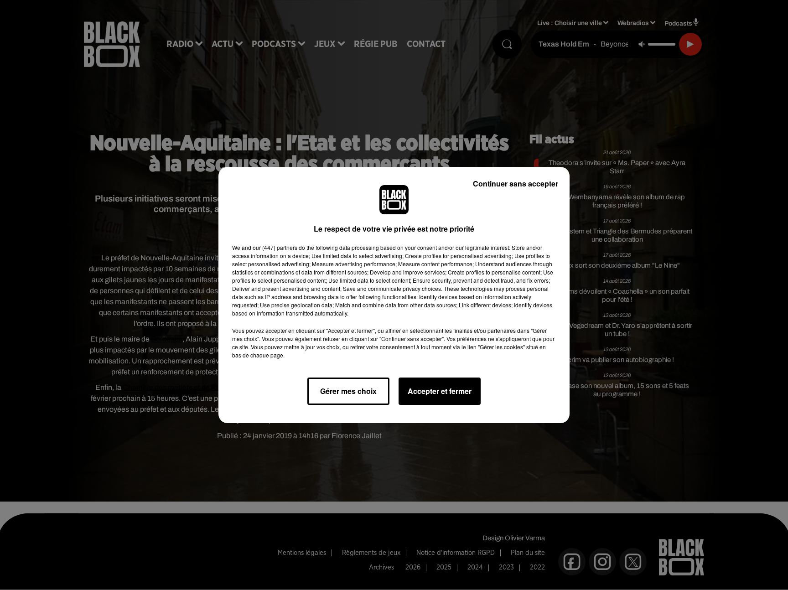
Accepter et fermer (440, 391)
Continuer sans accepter (515, 183)
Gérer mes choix (348, 391)
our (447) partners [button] (275, 247)
